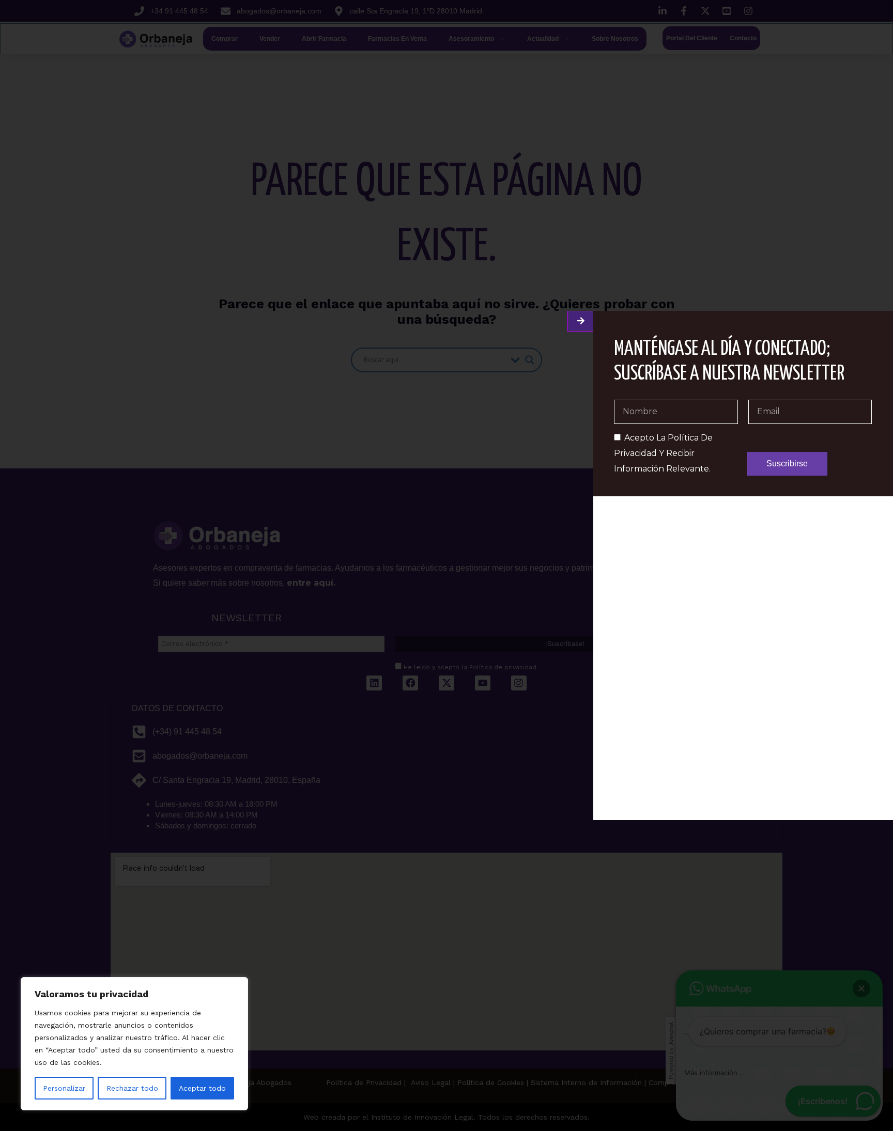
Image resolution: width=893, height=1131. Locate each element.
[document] (446, 565)
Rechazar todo (132, 1088)
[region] (134, 1043)
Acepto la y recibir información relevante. (663, 453)
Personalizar (64, 1088)
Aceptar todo (202, 1088)
